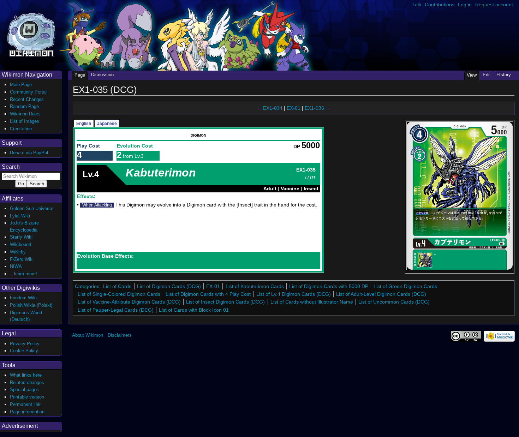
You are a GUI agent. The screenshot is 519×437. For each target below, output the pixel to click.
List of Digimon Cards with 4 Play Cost (208, 294)
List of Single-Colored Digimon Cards (119, 294)
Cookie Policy (24, 350)
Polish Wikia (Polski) (31, 305)
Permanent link (25, 404)
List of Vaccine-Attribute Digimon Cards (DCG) (129, 302)
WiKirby (18, 252)
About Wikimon (87, 335)
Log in (465, 4)
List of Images (24, 121)
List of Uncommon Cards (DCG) (394, 302)
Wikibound (20, 244)
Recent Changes (27, 99)
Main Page (21, 84)
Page (79, 75)
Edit (487, 74)
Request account (494, 4)
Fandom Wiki (23, 297)
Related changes (27, 382)
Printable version (27, 397)
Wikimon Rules (25, 113)
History (503, 74)
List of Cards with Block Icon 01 (194, 310)
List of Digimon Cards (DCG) (169, 286)
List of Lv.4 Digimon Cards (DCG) (293, 294)
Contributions (439, 4)
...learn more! (23, 273)
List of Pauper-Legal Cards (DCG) (116, 310)
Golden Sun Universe (31, 208)
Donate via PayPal (29, 152)
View (472, 75)
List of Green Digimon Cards (405, 286)
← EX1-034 (269, 108)
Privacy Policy (25, 343)
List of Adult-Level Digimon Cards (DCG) (381, 294)
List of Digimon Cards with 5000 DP (328, 286)
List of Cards (117, 286)
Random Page (24, 106)
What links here (26, 375)
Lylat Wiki (20, 215)
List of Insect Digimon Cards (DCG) (225, 302)
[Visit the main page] (31, 34)
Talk (416, 4)
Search (11, 167)
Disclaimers (120, 335)
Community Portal (28, 92)
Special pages (24, 389)
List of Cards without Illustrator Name (311, 302)
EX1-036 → (317, 108)
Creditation (21, 128)
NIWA (16, 266)
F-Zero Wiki (22, 259)
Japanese (107, 123)
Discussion (102, 74)
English (83, 123)
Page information (27, 411)
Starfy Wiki (21, 237)
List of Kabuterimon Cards (255, 286)
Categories (87, 286)
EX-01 (293, 108)
